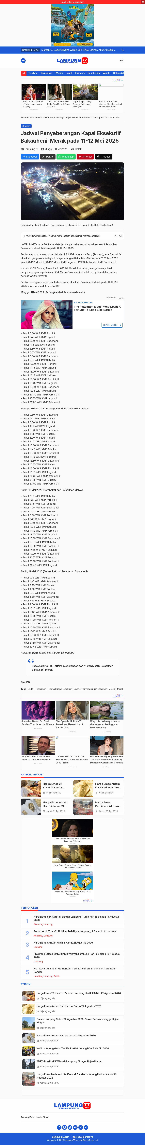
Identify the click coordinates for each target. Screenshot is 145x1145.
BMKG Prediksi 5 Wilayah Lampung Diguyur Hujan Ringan (69, 1061)
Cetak (78, 149)
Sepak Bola (94, 73)
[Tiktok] (86, 1127)
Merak (120, 689)
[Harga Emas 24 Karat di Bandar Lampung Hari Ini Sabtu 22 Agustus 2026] (31, 788)
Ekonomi (80, 73)
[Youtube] (75, 1127)
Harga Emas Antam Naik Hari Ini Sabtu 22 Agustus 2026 (107, 787)
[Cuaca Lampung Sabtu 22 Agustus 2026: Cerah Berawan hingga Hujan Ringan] (28, 1023)
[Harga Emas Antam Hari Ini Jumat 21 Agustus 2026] (31, 807)
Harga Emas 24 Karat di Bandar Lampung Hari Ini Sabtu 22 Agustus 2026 (79, 993)
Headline (33, 73)
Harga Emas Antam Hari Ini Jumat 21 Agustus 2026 (55, 806)
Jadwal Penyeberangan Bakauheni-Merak (94, 689)
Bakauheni (41, 689)
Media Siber (42, 1117)
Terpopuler (46, 73)
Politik (69, 73)
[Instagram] (64, 1127)
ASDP (31, 689)
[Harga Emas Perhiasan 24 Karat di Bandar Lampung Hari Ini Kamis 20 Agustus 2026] (83, 807)
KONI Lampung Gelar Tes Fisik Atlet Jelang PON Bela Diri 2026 (73, 1048)
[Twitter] (80, 1127)
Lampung (48, 924)
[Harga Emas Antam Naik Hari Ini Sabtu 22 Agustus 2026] (83, 788)
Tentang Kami (27, 1117)
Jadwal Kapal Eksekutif (60, 689)
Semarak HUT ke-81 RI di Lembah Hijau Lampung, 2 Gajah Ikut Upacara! (75, 931)
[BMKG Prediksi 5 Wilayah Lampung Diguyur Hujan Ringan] (28, 1064)
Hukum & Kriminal (122, 73)
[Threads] (70, 1127)
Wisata (59, 73)
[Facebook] (59, 1127)
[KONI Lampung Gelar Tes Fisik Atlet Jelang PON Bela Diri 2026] (28, 1051)
